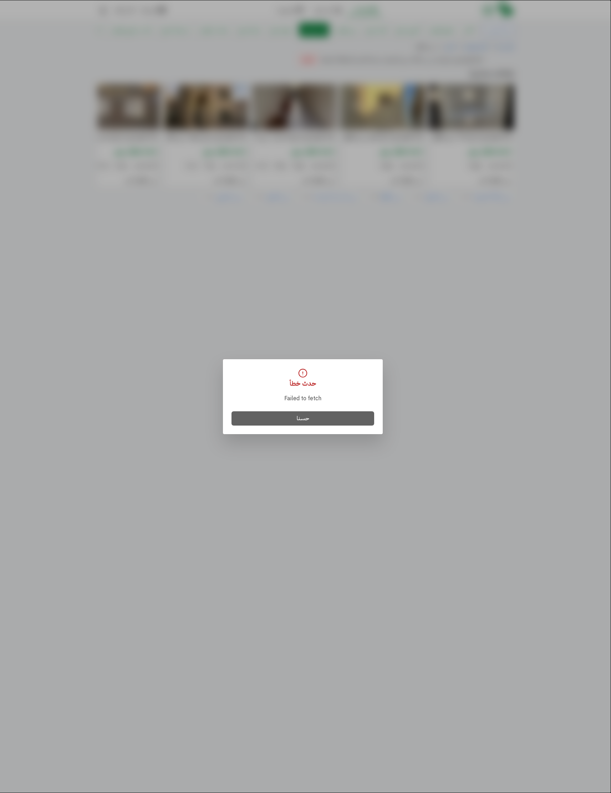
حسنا (303, 418)
